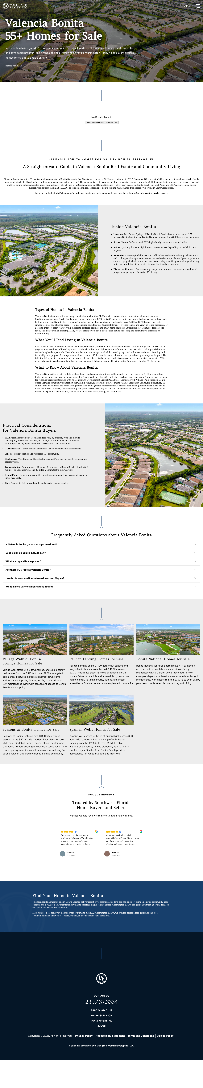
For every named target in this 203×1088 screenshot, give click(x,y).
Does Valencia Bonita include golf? (26, 552)
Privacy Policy (84, 1035)
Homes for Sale (14, 66)
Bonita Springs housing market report (148, 193)
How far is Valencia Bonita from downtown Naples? (35, 578)
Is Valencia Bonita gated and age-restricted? (31, 544)
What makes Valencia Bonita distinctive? (29, 586)
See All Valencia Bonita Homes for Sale (101, 122)
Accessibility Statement (110, 1035)
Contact (186, 6)
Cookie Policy (165, 1035)
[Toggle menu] (198, 6)
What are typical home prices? (23, 561)
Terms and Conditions (141, 1035)
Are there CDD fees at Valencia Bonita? (28, 569)
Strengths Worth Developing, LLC (114, 1045)
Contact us (101, 995)
